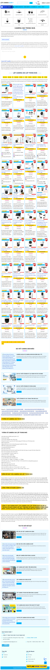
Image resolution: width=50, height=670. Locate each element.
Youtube (5, 656)
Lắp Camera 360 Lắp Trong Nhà (25, 73)
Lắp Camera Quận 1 (7, 632)
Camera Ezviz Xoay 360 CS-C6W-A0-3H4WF (14, 409)
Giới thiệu (30, 654)
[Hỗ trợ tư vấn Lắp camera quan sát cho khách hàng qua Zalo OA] (45, 658)
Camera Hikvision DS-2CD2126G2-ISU (27, 411)
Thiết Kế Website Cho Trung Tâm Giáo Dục (27, 398)
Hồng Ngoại (16, 77)
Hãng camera (26, 6)
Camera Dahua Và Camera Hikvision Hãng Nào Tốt (29, 354)
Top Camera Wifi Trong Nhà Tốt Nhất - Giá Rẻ (32, 414)
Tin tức (29, 656)
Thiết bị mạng (31, 661)
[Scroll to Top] (45, 663)
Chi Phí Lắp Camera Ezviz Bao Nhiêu (25, 617)
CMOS (26, 77)
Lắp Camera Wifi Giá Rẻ (6, 413)
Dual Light (9, 77)
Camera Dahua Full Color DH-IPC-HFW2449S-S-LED (34, 409)
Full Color (20, 77)
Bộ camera (33, 6)
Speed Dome (34, 77)
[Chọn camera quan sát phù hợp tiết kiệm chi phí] (47, 17)
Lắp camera (7, 2)
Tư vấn (39, 6)
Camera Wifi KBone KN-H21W (41, 411)
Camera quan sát (18, 6)
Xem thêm (19, 360)
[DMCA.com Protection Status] (5, 645)
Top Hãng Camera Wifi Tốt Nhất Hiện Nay (20, 413)
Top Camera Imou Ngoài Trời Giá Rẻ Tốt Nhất (28, 605)
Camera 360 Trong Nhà (25, 28)
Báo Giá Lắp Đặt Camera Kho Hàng (25, 531)
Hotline (36, 666)
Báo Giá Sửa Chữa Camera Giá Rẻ (24, 544)
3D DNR (45, 77)
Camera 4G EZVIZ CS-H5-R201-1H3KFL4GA (10, 411)
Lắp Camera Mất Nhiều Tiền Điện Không (26, 567)
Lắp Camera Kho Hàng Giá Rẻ (23, 579)
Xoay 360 (29, 77)
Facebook (6, 654)
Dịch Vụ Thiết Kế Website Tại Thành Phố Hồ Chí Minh (29, 373)
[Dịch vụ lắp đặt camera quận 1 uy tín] (13, 6)
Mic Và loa (5, 77)
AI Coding (39, 77)
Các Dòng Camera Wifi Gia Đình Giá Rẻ (36, 413)
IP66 (42, 77)
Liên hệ (43, 6)
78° (12, 77)
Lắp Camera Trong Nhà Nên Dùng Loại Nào (27, 592)
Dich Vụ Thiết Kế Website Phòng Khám (26, 386)
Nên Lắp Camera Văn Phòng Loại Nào (25, 555)
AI (23, 77)
